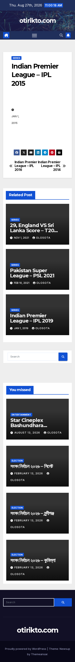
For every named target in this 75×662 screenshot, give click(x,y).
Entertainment (21, 414)
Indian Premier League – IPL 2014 (49, 166)
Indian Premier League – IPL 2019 (31, 318)
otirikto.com (37, 20)
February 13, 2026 (29, 473)
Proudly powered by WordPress (26, 648)
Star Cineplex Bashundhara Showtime (26, 425)
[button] (61, 35)
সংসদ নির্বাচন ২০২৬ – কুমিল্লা (32, 560)
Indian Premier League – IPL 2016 (26, 166)
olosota (43, 237)
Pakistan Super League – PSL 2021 (32, 273)
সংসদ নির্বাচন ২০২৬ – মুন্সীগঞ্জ (32, 513)
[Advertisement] (42, 116)
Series (16, 58)
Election (17, 460)
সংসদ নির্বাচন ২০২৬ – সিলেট (31, 466)
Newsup (65, 648)
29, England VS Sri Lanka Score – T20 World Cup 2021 (32, 230)
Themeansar (39, 654)
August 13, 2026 (27, 432)
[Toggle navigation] (34, 35)
